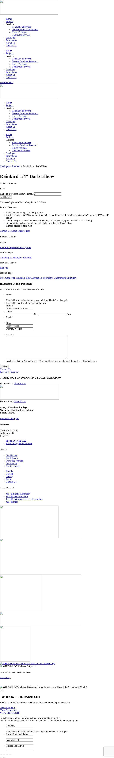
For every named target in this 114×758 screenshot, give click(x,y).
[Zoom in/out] (1, 754)
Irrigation (37, 278)
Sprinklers (48, 278)
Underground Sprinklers (65, 278)
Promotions (11, 40)
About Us (10, 43)
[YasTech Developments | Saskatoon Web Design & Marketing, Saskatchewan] (3, 684)
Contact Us (11, 45)
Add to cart (6, 197)
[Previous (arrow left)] (1, 757)
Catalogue (10, 37)
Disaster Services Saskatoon (25, 29)
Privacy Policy (5, 678)
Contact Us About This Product (15, 231)
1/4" (2, 278)
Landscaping (16, 257)
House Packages (19, 32)
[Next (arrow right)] (4, 757)
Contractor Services (21, 35)
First (36, 314)
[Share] (7, 754)
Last (69, 314)
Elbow (29, 278)
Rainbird (16, 166)
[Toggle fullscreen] (4, 754)
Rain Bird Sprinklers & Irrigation (15, 247)
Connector (10, 278)
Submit (4, 366)
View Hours (20, 383)
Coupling (4, 257)
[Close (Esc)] (10, 754)
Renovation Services (21, 27)
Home (9, 19)
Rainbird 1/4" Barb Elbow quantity (16, 194)
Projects (9, 21)
